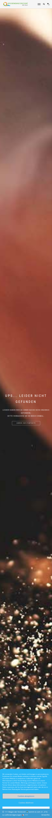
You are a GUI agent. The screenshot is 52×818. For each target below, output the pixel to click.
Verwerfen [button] (45, 815)
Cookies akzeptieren (26, 796)
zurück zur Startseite (26, 423)
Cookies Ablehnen (26, 802)
